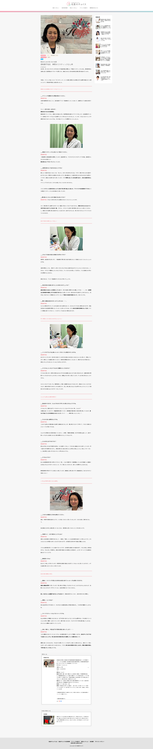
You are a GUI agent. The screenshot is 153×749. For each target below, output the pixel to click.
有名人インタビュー (73, 7)
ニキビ (48, 55)
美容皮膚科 (43, 55)
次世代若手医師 (64, 7)
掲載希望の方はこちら (94, 7)
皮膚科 (49, 57)
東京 (42, 59)
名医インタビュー (56, 7)
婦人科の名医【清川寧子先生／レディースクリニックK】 (106, 39)
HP (57, 701)
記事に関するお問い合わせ (76, 743)
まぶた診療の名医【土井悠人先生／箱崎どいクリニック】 (105, 71)
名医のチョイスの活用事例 (64, 741)
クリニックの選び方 (83, 7)
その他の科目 (43, 57)
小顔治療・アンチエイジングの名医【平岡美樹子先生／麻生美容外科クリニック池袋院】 (105, 59)
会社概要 (92, 741)
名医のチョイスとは (53, 741)
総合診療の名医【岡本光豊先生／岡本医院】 (105, 65)
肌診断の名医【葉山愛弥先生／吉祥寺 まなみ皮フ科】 (106, 20)
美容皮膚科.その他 (54, 55)
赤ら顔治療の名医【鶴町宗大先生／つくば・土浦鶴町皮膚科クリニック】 (105, 78)
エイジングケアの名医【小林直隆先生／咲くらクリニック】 (105, 45)
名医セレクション (85, 741)
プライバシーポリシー (99, 741)
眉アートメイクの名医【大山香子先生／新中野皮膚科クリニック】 (105, 52)
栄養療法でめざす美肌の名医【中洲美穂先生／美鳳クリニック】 (105, 33)
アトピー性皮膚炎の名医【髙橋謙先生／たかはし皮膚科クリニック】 (106, 26)
